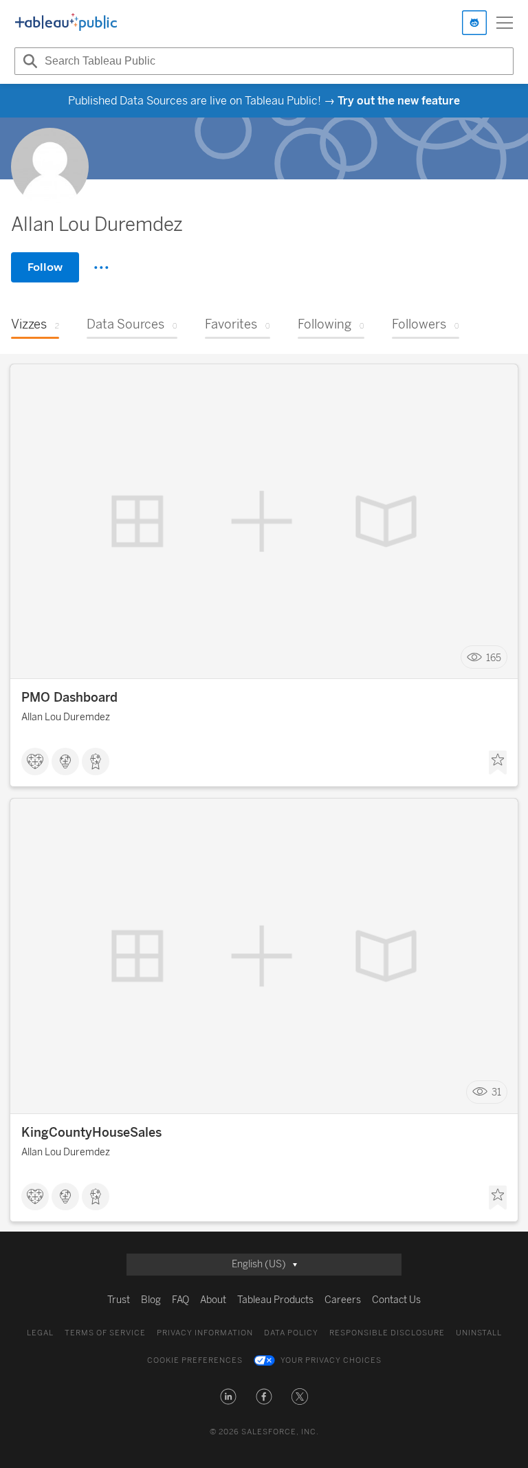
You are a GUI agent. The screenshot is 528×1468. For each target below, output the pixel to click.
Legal (40, 1332)
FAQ (180, 1300)
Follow (45, 267)
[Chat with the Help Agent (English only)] (474, 22)
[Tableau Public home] (66, 23)
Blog (151, 1300)
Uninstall (479, 1332)
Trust (118, 1300)
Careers (342, 1300)
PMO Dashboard (69, 697)
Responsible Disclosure (387, 1332)
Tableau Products (275, 1300)
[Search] (28, 61)
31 (496, 1092)
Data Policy (291, 1332)
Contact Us (396, 1300)
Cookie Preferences (195, 1360)
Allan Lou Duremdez (65, 717)
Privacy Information (205, 1332)
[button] (228, 1397)
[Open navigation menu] (504, 23)
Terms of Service (105, 1332)
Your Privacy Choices (331, 1360)
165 (493, 657)
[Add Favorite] (498, 762)
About (213, 1300)
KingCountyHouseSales (91, 1132)
